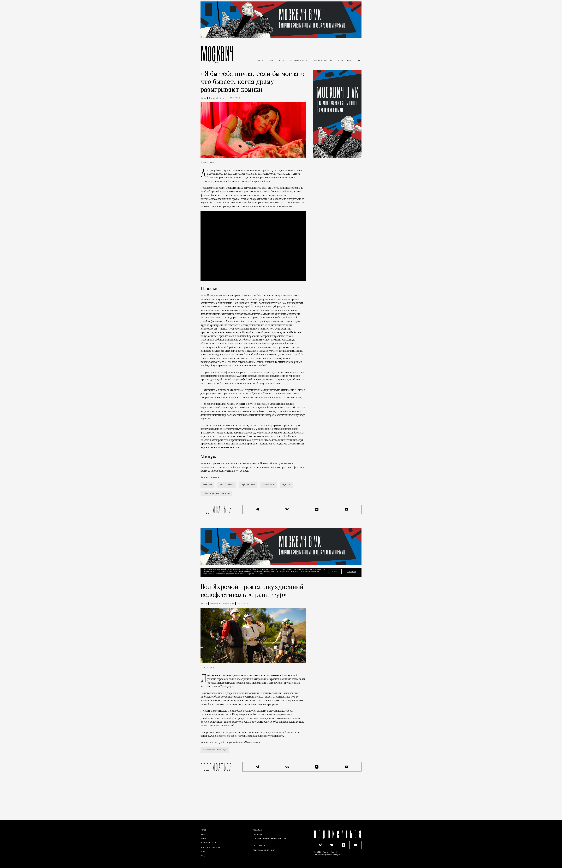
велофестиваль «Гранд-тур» (215, 750)
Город (204, 603)
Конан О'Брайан (226, 485)
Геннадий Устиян (217, 98)
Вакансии (258, 834)
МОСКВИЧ (217, 54)
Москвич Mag (329, 852)
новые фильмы (269, 485)
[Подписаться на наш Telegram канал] (257, 509)
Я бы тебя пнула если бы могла (216, 493)
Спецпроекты (260, 846)
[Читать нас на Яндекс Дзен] (317, 509)
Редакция (258, 830)
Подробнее (351, 571)
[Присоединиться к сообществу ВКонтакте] (287, 509)
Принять (335, 571)
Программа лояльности (264, 850)
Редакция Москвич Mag (222, 603)
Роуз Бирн (286, 485)
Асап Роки (207, 485)
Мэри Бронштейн (248, 485)
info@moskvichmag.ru (331, 855)
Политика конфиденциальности (269, 839)
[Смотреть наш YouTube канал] (347, 509)
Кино (203, 98)
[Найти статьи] (359, 60)
